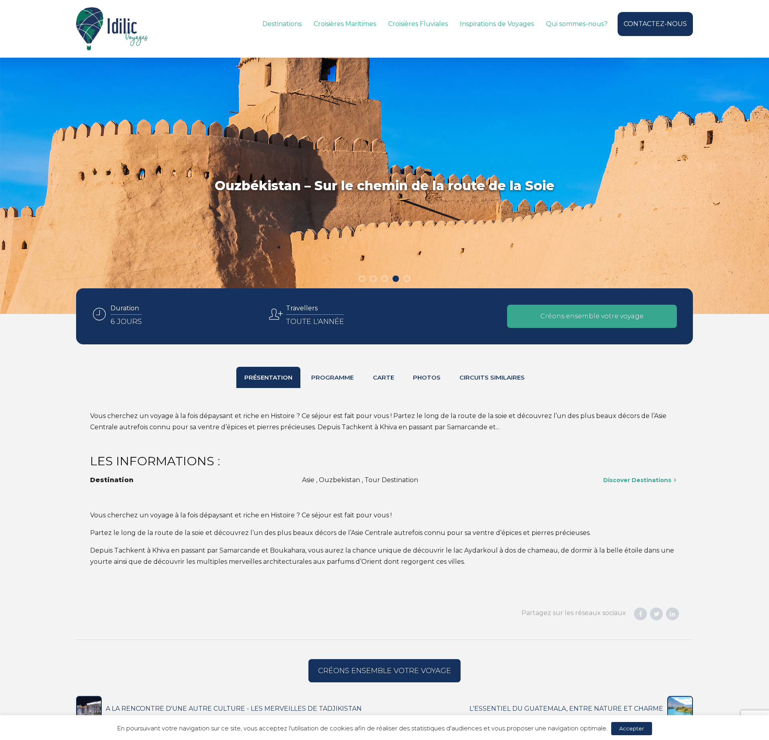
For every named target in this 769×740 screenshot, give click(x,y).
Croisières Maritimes (345, 24)
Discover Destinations (637, 480)
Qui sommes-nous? (577, 24)
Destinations (282, 24)
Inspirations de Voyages (497, 24)
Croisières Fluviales (418, 24)
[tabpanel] (384, 186)
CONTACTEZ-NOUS (655, 24)
